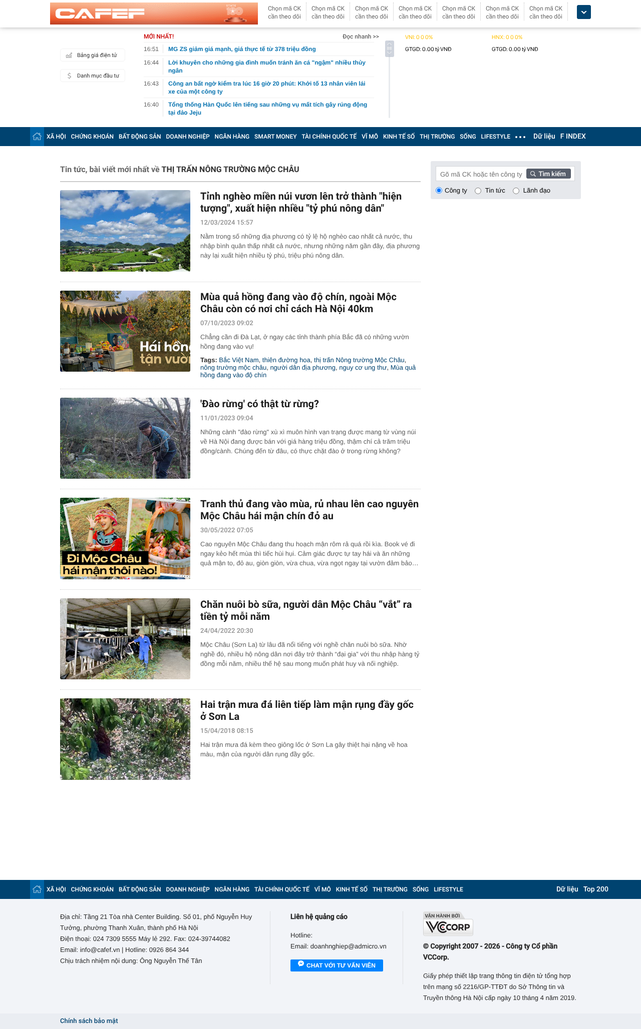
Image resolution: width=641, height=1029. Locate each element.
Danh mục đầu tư (98, 76)
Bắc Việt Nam (238, 360)
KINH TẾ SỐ (399, 136)
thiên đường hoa (286, 360)
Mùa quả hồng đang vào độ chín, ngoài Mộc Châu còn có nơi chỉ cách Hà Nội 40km (298, 303)
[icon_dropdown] (584, 12)
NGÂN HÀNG (232, 136)
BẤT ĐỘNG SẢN (140, 136)
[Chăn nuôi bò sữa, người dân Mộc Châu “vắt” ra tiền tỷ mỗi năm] (125, 639)
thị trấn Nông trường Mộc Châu (359, 360)
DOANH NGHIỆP (188, 136)
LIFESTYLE (495, 136)
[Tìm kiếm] (548, 174)
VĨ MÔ (370, 136)
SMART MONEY (275, 136)
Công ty (456, 190)
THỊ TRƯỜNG (437, 136)
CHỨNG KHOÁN (92, 136)
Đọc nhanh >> (361, 36)
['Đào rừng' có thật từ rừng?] (125, 438)
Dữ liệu (544, 137)
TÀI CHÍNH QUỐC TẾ (329, 136)
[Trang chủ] (37, 136)
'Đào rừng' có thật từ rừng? (259, 404)
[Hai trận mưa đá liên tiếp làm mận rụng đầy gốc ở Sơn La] (125, 739)
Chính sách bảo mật (89, 1021)
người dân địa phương (303, 367)
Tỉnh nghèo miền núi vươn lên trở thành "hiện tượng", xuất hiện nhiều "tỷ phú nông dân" (301, 202)
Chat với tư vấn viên (341, 965)
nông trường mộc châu (233, 367)
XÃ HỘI (56, 136)
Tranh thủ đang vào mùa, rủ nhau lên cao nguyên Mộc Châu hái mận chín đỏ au (309, 510)
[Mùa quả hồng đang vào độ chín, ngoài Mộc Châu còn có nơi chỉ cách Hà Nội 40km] (125, 331)
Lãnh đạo (536, 190)
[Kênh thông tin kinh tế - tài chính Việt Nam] (154, 14)
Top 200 (595, 889)
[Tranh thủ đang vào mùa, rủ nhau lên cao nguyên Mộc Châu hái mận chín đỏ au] (125, 538)
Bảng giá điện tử (97, 55)
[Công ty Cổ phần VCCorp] (502, 923)
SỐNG (468, 136)
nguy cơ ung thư (363, 367)
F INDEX (573, 137)
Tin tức (495, 190)
